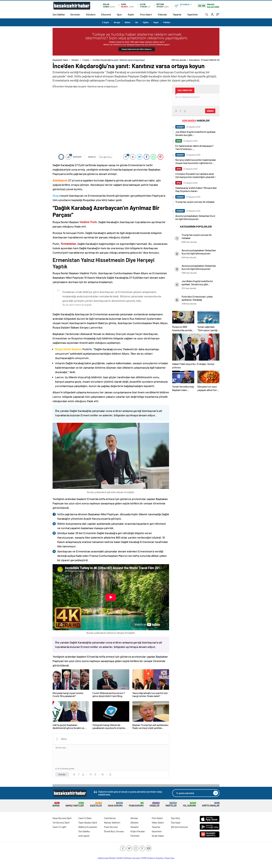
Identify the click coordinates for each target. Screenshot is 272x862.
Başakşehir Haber (60, 60)
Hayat (156, 22)
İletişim (112, 858)
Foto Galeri (146, 14)
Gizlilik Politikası (124, 858)
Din (136, 22)
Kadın (131, 14)
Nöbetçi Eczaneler (87, 826)
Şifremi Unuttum (179, 826)
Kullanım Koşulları (156, 858)
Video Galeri (158, 822)
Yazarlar (177, 14)
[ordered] (90, 774)
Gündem (90, 14)
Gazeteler (192, 14)
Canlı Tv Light (59, 826)
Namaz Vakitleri (75, 804)
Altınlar (134, 818)
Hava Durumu (115, 804)
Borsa (56, 804)
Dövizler (134, 822)
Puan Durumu (136, 804)
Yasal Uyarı (170, 858)
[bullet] (95, 774)
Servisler (75, 14)
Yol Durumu (189, 804)
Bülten (127, 22)
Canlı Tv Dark (85, 818)
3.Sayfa (105, 22)
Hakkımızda (103, 858)
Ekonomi (106, 14)
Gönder (62, 774)
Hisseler (154, 804)
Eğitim (146, 22)
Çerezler (136, 858)
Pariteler (171, 804)
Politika (166, 22)
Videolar (162, 14)
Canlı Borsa (110, 818)
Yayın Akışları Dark (87, 822)
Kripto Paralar (210, 804)
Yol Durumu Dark (61, 822)
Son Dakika (59, 14)
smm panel (83, 835)
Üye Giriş (175, 818)
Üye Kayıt (176, 822)
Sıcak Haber (158, 835)
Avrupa (117, 22)
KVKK (144, 858)
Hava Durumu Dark (62, 818)
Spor (119, 14)
